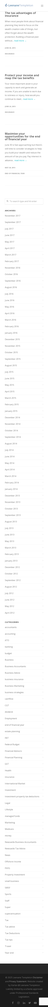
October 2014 (11, 430)
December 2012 (12, 567)
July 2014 (9, 450)
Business (9, 659)
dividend (9, 711)
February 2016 (12, 326)
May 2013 (9, 541)
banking (9, 646)
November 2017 (12, 215)
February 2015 (12, 404)
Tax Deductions (12, 933)
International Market (15, 783)
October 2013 (11, 508)
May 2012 (9, 606)
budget (8, 653)
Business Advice (12, 672)
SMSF (7, 887)
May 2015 (9, 385)
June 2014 (9, 456)
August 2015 (11, 365)
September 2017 (13, 222)
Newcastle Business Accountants (20, 842)
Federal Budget (12, 744)
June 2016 (9, 300)
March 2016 (10, 319)
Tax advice (10, 926)
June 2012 (9, 599)
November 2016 (12, 267)
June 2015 (9, 378)
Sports (8, 894)
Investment (10, 790)
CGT (7, 705)
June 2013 (9, 534)
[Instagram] (18, 1002)
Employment (11, 718)
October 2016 (11, 274)
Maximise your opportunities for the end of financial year (22, 136)
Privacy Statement (17, 981)
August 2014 (11, 443)
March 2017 (10, 254)
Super (8, 907)
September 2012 (13, 580)
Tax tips (9, 939)
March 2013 (10, 547)
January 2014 (11, 489)
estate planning (12, 731)
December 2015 (12, 339)
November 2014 (12, 424)
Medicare (9, 829)
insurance (9, 54)
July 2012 (9, 593)
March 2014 (10, 476)
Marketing (10, 822)
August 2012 (11, 586)
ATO (7, 640)
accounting (10, 633)
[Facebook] (12, 1002)
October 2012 (11, 573)
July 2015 (9, 372)
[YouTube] (35, 1002)
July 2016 (9, 293)
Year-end (9, 952)
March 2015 (10, 398)
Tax (6, 920)
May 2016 (9, 306)
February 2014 (12, 482)
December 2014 (12, 417)
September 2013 (13, 515)
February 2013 (12, 554)
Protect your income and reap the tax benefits (22, 76)
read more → (20, 40)
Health (8, 770)
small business (12, 881)
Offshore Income (13, 861)
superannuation (12, 913)
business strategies (14, 692)
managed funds (12, 816)
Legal (7, 803)
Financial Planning (13, 757)
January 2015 (11, 411)
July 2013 (9, 528)
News (7, 855)
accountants (11, 627)
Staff (7, 900)
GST (7, 764)
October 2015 (11, 352)
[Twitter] (29, 1002)
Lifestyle (9, 809)
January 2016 (11, 332)
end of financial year (15, 173)
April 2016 (9, 313)
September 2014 (13, 437)
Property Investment (15, 874)
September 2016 (13, 280)
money (8, 835)
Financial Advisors (13, 751)
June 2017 (9, 235)
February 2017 (12, 261)
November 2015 (12, 346)
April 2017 (9, 248)
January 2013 (11, 560)
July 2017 (9, 228)
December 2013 (12, 495)
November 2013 (12, 502)
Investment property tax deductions (22, 796)
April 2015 (9, 391)
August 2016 (11, 287)
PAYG (7, 868)
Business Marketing (14, 686)
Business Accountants (15, 666)
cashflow (9, 698)
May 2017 (9, 241)
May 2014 (9, 463)
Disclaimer (38, 977)
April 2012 (9, 612)
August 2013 (11, 521)
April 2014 (9, 469)
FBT (7, 738)
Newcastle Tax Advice (15, 848)
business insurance (14, 679)
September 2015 (13, 359)
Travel (8, 946)
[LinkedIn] (24, 1002)
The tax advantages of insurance (20, 14)
